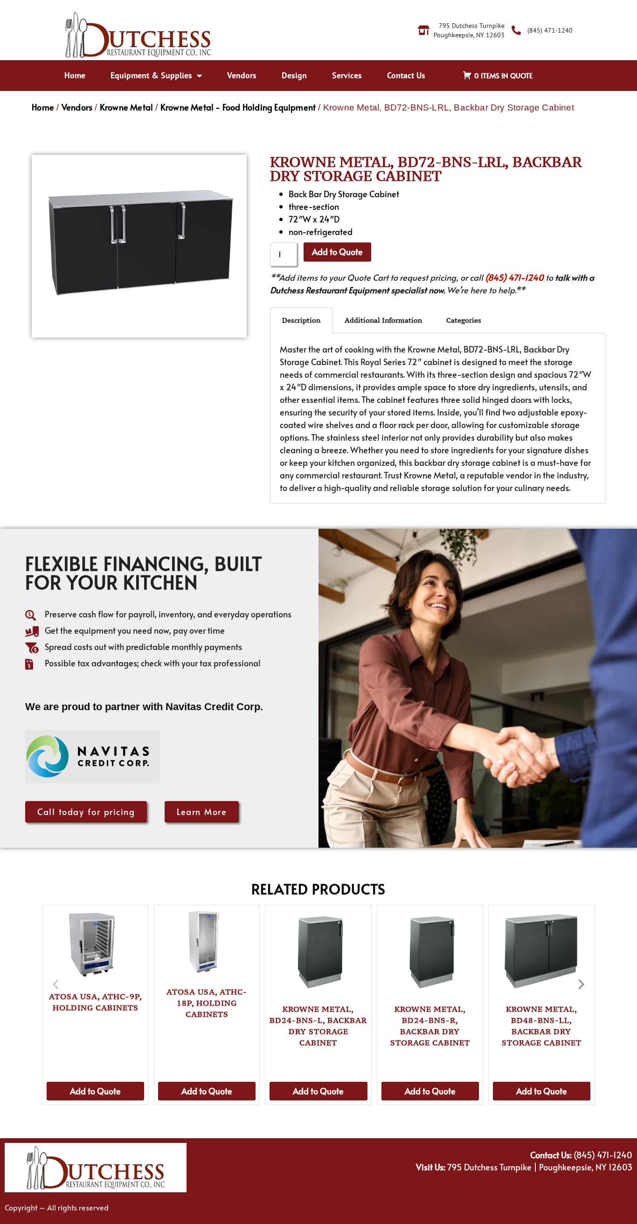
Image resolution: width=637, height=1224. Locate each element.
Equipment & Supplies (151, 75)
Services (347, 75)
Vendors (241, 75)
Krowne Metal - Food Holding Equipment (238, 107)
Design (294, 75)
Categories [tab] (463, 320)
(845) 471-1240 (514, 277)
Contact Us (406, 75)
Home (74, 75)
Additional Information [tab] (383, 320)
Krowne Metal (126, 107)
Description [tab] (301, 320)
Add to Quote (337, 251)
